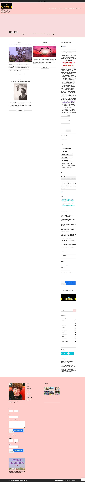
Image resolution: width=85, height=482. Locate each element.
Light (68, 163)
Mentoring (72, 163)
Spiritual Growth (69, 167)
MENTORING (65, 341)
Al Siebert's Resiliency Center (67, 199)
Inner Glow (63, 163)
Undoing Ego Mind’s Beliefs (66, 238)
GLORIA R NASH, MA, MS (6, 9)
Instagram (64, 353)
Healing (65, 160)
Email (68, 120)
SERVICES (63, 336)
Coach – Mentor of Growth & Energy (45, 44)
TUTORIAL (64, 334)
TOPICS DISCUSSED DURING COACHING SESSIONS (67, 362)
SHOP (56, 8)
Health (71, 160)
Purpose (73, 165)
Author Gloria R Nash (67, 154)
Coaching (64, 157)
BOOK (63, 327)
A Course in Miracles (66, 150)
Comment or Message (66, 272)
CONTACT (65, 8)
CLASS (63, 332)
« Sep (62, 191)
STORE (62, 323)
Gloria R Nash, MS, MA (59, 480)
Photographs (63, 165)
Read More (45, 67)
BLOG (49, 8)
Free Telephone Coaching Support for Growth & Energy (20, 44)
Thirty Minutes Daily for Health (20, 81)
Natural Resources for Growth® (68, 205)
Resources (63, 167)
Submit (68, 130)
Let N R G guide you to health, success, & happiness (18, 480)
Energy (70, 157)
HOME (53, 8)
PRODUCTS (64, 325)
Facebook (70, 353)
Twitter (67, 353)
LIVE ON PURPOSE (65, 231)
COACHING (20, 42)
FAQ (76, 8)
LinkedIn (62, 353)
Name (68, 115)
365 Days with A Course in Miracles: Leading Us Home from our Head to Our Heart (68, 224)
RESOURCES (63, 318)
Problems (69, 165)
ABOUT (60, 8)
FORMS (63, 320)
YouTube (72, 353)
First (61, 265)
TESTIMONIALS (71, 8)
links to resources (68, 102)
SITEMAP (79, 8)
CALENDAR (64, 329)
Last (66, 265)
